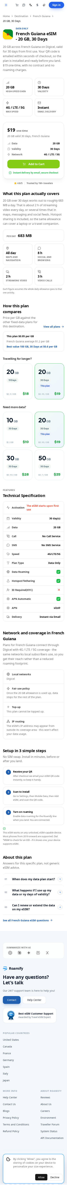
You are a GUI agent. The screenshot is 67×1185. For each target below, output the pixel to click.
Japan (6, 1080)
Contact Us (9, 1104)
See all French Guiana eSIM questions (26, 920)
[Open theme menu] (44, 5)
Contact (11, 1000)
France (7, 1053)
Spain (6, 1066)
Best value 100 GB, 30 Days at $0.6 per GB (32, 346)
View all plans (51, 326)
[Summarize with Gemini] (29, 953)
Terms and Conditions (16, 1124)
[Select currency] (37, 5)
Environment (48, 1117)
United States (11, 1039)
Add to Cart (36, 164)
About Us (46, 1104)
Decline (54, 1177)
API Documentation (52, 1138)
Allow (41, 1177)
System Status (49, 1131)
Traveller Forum (50, 1124)
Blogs (6, 1111)
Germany (8, 1060)
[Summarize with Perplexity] (38, 953)
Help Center (34, 1000)
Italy (5, 1073)
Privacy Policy (11, 1117)
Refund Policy (11, 1131)
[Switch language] (30, 5)
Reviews (45, 1097)
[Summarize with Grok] (47, 953)
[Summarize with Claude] (19, 953)
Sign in (56, 5)
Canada (7, 1046)
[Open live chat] (24, 5)
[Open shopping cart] (17, 5)
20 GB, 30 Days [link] (12, 21)
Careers (45, 1111)
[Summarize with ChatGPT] (10, 953)
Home (6, 16)
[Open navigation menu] (6, 5)
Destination (21, 16)
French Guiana (41, 16)
